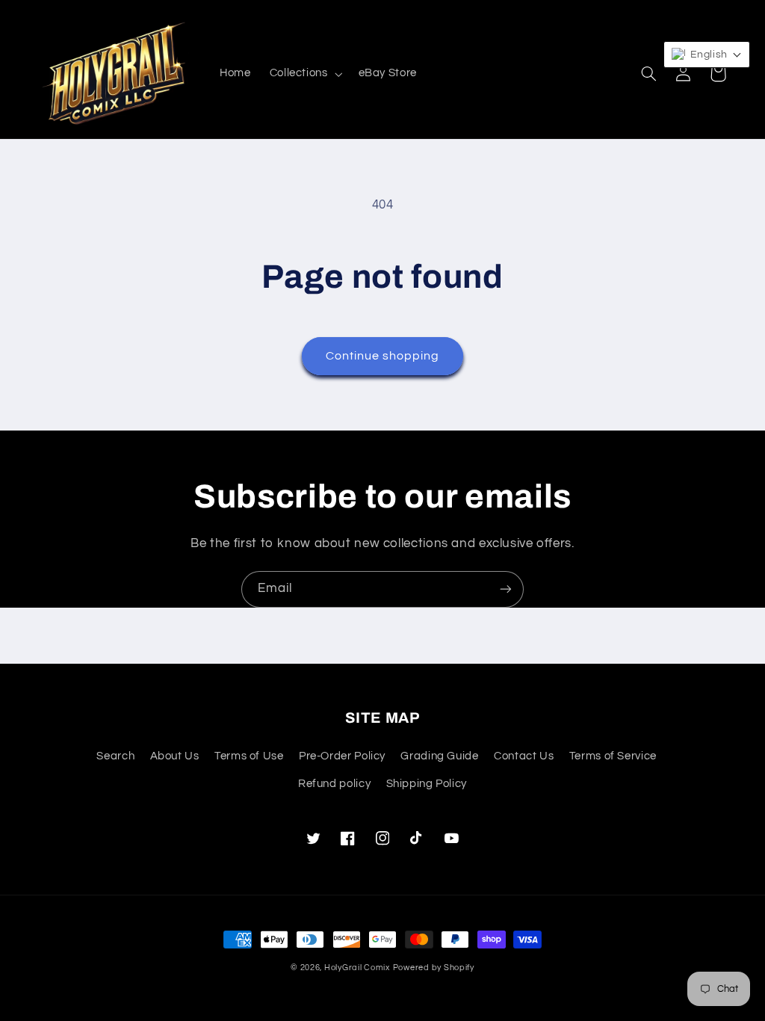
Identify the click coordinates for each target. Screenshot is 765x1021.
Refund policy (334, 783)
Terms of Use (249, 756)
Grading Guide (439, 756)
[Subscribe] (506, 589)
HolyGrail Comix (357, 967)
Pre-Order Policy (342, 756)
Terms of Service (613, 756)
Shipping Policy (426, 783)
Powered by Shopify (433, 967)
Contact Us (524, 756)
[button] (304, 74)
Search (115, 756)
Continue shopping (383, 356)
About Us (174, 756)
